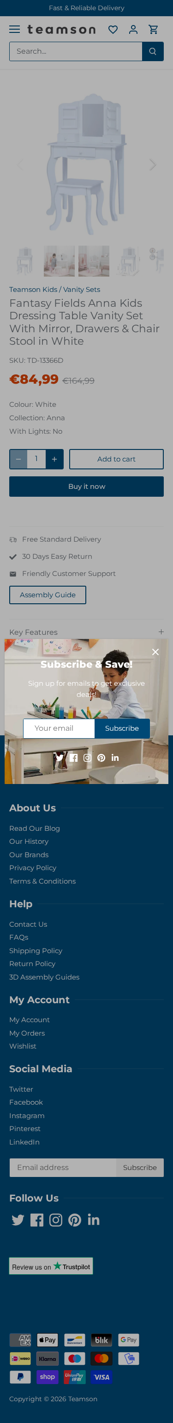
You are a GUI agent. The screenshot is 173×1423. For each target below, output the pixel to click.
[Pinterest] (101, 757)
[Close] (155, 652)
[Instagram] (87, 757)
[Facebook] (74, 757)
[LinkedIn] (115, 757)
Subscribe (122, 728)
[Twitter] (60, 757)
